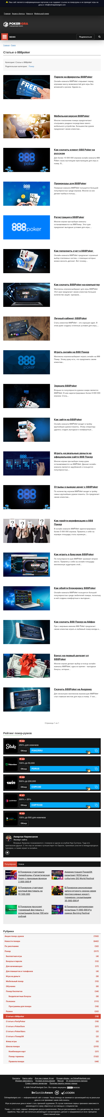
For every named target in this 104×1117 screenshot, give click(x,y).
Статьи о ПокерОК (52, 1036)
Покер (31, 66)
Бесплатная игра (52, 956)
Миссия (60, 1080)
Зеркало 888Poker (65, 385)
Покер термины (54, 1056)
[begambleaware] (42, 1093)
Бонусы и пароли (52, 961)
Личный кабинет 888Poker (70, 318)
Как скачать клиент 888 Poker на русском (74, 151)
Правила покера (54, 1061)
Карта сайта (27, 1078)
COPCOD (36, 786)
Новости (29, 13)
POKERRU (37, 750)
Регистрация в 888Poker (69, 217)
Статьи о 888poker (52, 1016)
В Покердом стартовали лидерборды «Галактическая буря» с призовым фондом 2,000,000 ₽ (34, 877)
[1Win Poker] (11, 782)
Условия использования (45, 1080)
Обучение (52, 986)
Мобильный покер (41, 13)
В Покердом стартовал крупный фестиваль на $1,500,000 (30, 890)
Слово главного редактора (36, 1083)
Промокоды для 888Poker (70, 183)
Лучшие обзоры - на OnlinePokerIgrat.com (73, 1078)
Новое (21, 864)
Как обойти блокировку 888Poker (75, 588)
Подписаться (85, 36)
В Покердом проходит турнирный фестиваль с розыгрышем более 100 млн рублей (33, 911)
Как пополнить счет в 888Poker (74, 250)
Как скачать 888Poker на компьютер (77, 284)
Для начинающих (52, 966)
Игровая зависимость (24, 1080)
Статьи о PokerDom (52, 1026)
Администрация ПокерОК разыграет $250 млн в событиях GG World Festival (79, 875)
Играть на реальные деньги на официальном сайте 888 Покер (73, 455)
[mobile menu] (4, 36)
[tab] (10, 864)
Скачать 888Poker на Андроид (73, 689)
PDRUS (35, 768)
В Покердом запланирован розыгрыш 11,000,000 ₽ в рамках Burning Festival (79, 909)
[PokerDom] (11, 764)
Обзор (24, 750)
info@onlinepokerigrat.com (55, 4)
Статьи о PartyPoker (52, 1021)
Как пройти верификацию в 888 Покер (73, 522)
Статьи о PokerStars (52, 1031)
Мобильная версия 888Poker (71, 116)
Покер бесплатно (52, 991)
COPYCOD (37, 804)
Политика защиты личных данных (63, 1083)
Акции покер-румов (52, 936)
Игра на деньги (52, 976)
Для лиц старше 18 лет (44, 1078)
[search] (99, 36)
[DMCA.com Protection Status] (73, 1087)
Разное (52, 1011)
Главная (7, 13)
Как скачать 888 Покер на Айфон (74, 621)
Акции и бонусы (18, 13)
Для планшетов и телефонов (52, 971)
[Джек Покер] (11, 800)
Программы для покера (54, 1006)
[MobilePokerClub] (11, 818)
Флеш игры (52, 1041)
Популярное (10, 864)
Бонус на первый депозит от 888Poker (71, 657)
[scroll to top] (98, 1100)
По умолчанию (52, 946)
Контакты (16, 1078)
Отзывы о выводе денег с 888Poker (76, 487)
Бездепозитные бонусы (54, 996)
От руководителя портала (76, 1080)
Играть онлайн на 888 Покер (71, 352)
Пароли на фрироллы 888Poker (73, 76)
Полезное (52, 1001)
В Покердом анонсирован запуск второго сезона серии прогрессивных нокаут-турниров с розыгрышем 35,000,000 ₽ (80, 894)
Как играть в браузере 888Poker (74, 554)
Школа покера (52, 1046)
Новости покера (52, 941)
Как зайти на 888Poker (68, 419)
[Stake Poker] (11, 746)
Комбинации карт (54, 1051)
